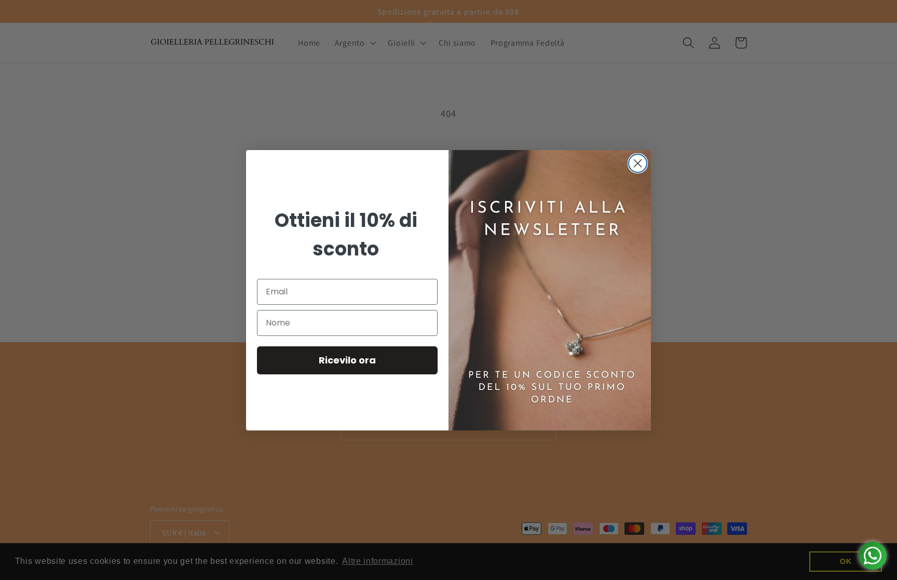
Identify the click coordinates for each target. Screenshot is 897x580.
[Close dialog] (638, 163)
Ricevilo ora (347, 360)
